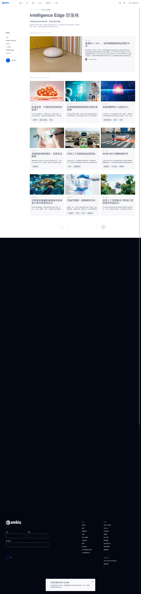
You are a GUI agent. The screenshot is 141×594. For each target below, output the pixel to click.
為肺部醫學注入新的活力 (116, 107)
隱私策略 (106, 564)
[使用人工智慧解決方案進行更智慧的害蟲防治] (118, 184)
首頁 (31, 9)
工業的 (7, 43)
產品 (20, 3)
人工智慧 (8, 47)
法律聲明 (84, 540)
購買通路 (106, 549)
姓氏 (29, 532)
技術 (40, 3)
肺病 (115, 120)
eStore (106, 528)
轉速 (121, 120)
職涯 (83, 528)
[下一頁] (103, 227)
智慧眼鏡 (35, 166)
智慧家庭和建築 (10, 50)
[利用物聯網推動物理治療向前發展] (82, 91)
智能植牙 (90, 213)
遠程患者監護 (107, 120)
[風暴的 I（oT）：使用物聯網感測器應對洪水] (56, 54)
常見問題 (106, 531)
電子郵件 (8, 541)
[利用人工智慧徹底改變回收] (82, 138)
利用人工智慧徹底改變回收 (81, 154)
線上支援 (106, 537)
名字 (7, 532)
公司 (83, 522)
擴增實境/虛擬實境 (11, 40)
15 (97, 227)
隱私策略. (59, 587)
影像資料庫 (107, 546)
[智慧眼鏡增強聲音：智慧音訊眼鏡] (47, 138)
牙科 (77, 213)
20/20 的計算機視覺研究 (115, 154)
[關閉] (93, 581)
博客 (36, 9)
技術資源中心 (107, 543)
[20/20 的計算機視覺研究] (118, 138)
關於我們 (48, 3)
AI (26, 3)
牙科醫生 (71, 213)
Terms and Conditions (110, 560)
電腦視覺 (106, 166)
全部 (7, 37)
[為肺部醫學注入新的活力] (118, 91)
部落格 (84, 525)
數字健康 (8, 53)
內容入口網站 (107, 525)
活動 (83, 534)
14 (92, 227)
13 (86, 227)
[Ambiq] (5, 3)
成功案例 (84, 546)
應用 (33, 3)
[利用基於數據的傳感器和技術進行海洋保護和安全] (47, 184)
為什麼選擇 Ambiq (87, 549)
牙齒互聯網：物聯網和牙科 (81, 200)
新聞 (83, 543)
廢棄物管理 (77, 166)
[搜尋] (120, 3)
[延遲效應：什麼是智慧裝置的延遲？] (47, 91)
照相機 (121, 166)
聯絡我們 (84, 531)
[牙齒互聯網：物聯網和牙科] (82, 184)
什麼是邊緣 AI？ (86, 552)
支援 (56, 3)
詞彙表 (105, 534)
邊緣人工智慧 (43, 120)
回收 (70, 166)
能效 (51, 120)
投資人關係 (85, 537)
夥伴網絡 (106, 540)
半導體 (34, 120)
